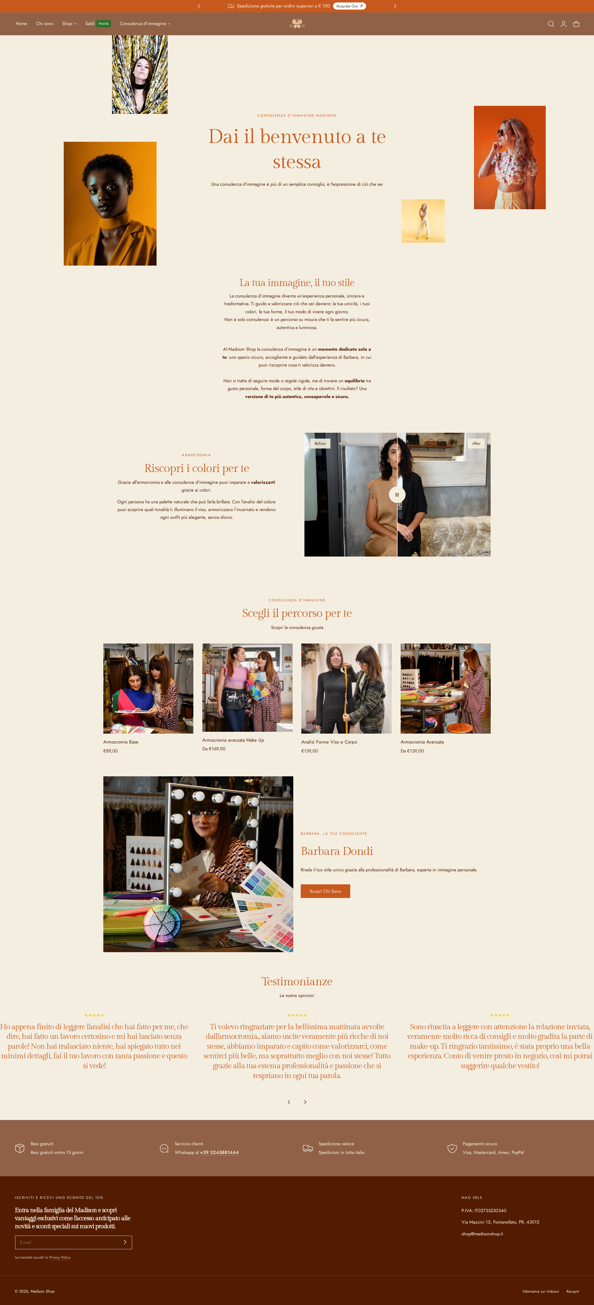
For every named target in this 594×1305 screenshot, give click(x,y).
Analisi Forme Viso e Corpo (329, 742)
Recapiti (572, 1291)
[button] (551, 23)
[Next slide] (305, 1102)
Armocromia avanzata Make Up (233, 740)
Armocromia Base (120, 742)
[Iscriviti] (125, 1242)
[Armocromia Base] (148, 689)
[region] (297, 1060)
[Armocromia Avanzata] (446, 689)
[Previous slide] (288, 1102)
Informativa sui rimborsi (541, 1291)
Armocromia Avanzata (422, 742)
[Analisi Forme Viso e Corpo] (346, 689)
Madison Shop (42, 1291)
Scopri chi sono (325, 891)
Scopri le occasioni (318, 6)
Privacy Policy (59, 1257)
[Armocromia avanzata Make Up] (247, 688)
